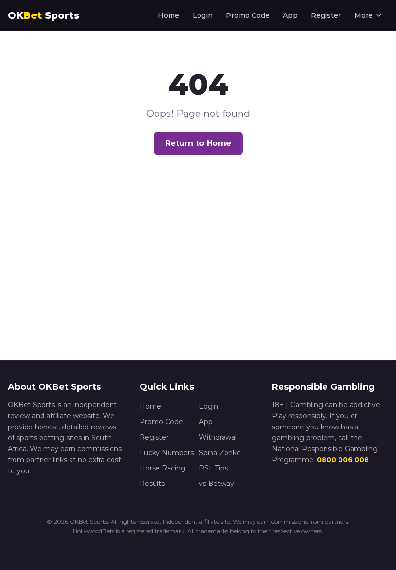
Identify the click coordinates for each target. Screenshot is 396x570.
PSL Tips (213, 468)
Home (168, 15)
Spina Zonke (220, 452)
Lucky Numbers (167, 452)
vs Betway (216, 483)
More (363, 15)
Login (202, 15)
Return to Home (198, 143)
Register (326, 15)
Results (152, 483)
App (290, 15)
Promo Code (247, 15)
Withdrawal (218, 437)
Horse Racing (162, 468)
